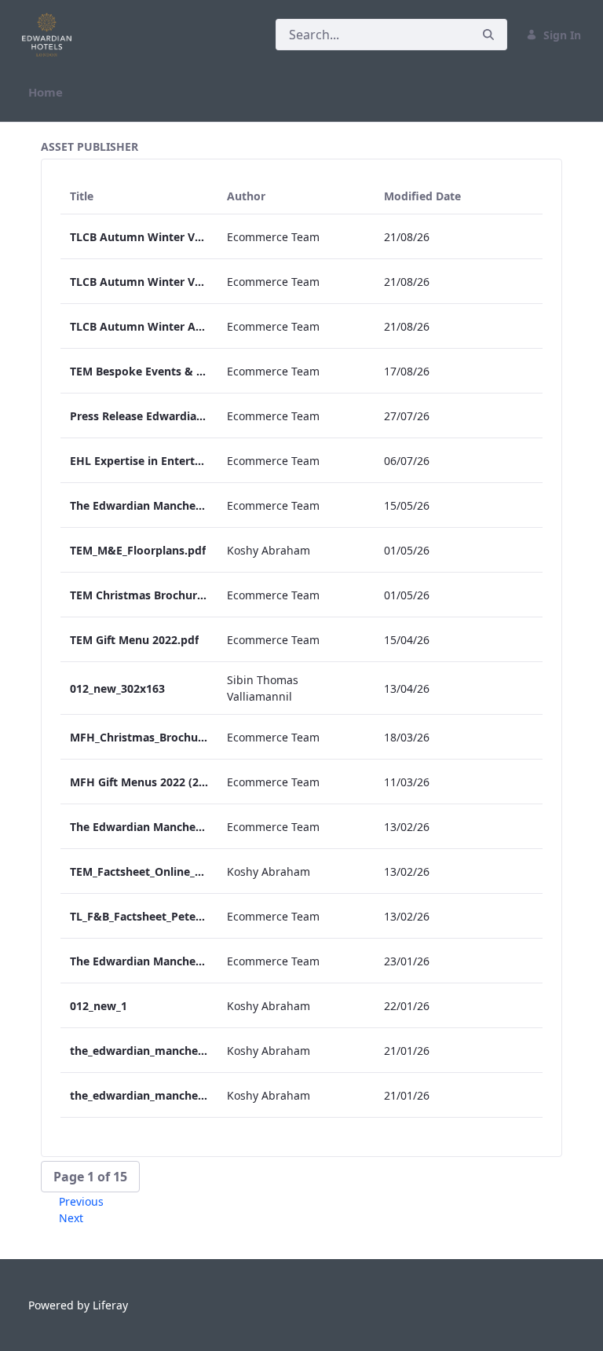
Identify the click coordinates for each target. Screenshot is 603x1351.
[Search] (488, 35)
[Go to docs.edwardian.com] (50, 35)
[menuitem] (45, 92)
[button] (90, 1176)
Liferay (110, 1305)
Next (71, 1217)
